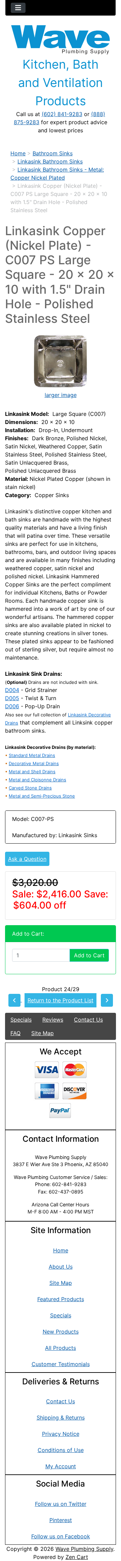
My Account (60, 1466)
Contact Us (88, 1019)
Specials (21, 1019)
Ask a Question (27, 858)
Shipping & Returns (61, 1417)
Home (18, 153)
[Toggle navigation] (18, 8)
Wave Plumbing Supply (84, 1548)
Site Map (42, 1033)
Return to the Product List (60, 1000)
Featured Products (60, 1299)
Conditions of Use (61, 1450)
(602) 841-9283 (62, 114)
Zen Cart (77, 1557)
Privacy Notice (60, 1433)
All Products (60, 1347)
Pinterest (60, 1520)
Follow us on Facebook (60, 1536)
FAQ (15, 1033)
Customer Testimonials (61, 1364)
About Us (61, 1266)
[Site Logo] (60, 39)
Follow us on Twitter (60, 1503)
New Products (61, 1331)
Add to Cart (89, 955)
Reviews (52, 1019)
